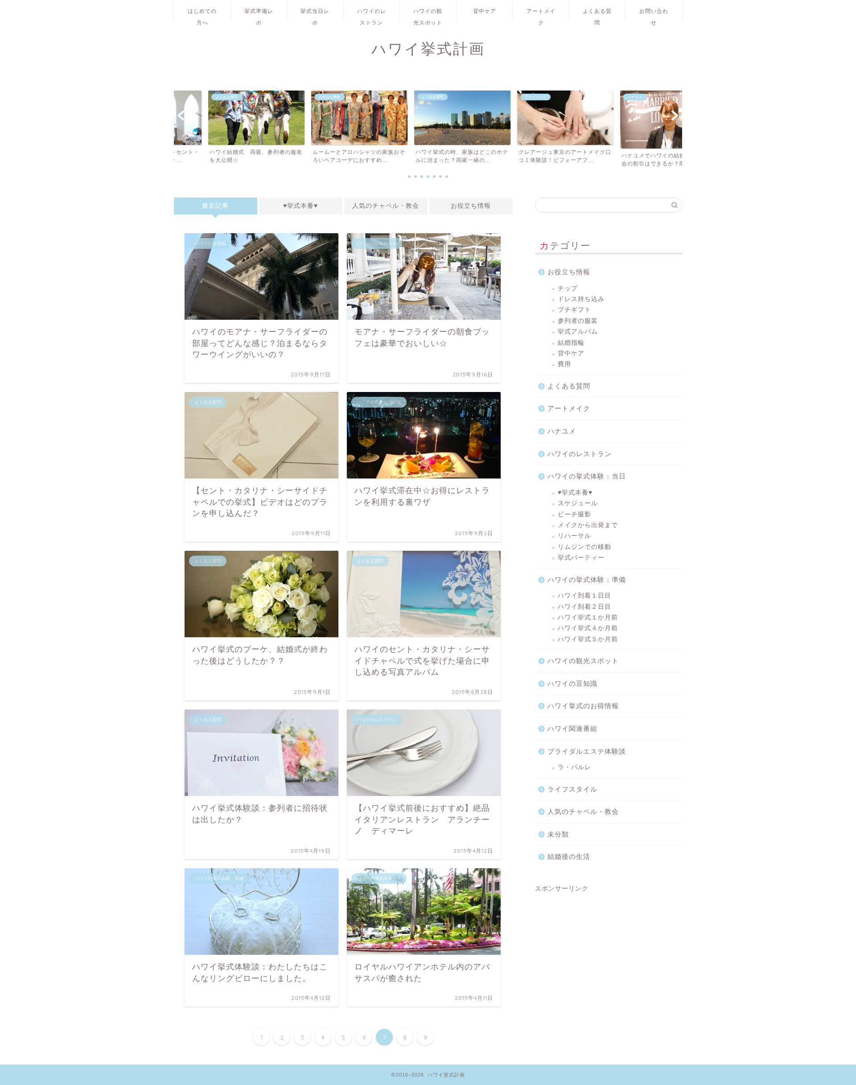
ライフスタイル (572, 789)
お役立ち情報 (471, 205)
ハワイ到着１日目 (584, 595)
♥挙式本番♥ (300, 205)
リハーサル (574, 535)
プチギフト (574, 309)
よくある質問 (597, 14)
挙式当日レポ (314, 14)
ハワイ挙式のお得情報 (583, 706)
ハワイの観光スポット (427, 14)
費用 (564, 364)
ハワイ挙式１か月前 (588, 617)
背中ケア (484, 11)
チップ (568, 288)
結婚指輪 (571, 342)
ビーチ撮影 (574, 514)
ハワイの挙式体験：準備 (586, 579)
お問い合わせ (653, 14)
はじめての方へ (202, 14)
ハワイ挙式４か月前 (588, 628)
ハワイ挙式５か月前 (588, 639)
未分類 (558, 834)
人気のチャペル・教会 (385, 205)
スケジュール (578, 503)
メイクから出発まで (588, 525)
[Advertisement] (608, 948)
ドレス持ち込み (581, 299)
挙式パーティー (581, 557)
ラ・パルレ (574, 767)
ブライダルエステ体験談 (586, 751)
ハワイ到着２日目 (584, 606)
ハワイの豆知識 (572, 683)
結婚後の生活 (568, 856)
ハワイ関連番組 (572, 728)
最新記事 (215, 205)
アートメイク (541, 14)
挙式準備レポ (258, 14)
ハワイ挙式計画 (428, 48)
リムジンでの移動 (584, 547)
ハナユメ (561, 431)
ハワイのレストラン (371, 14)
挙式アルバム (578, 331)
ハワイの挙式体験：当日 (586, 476)
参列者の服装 (578, 321)
